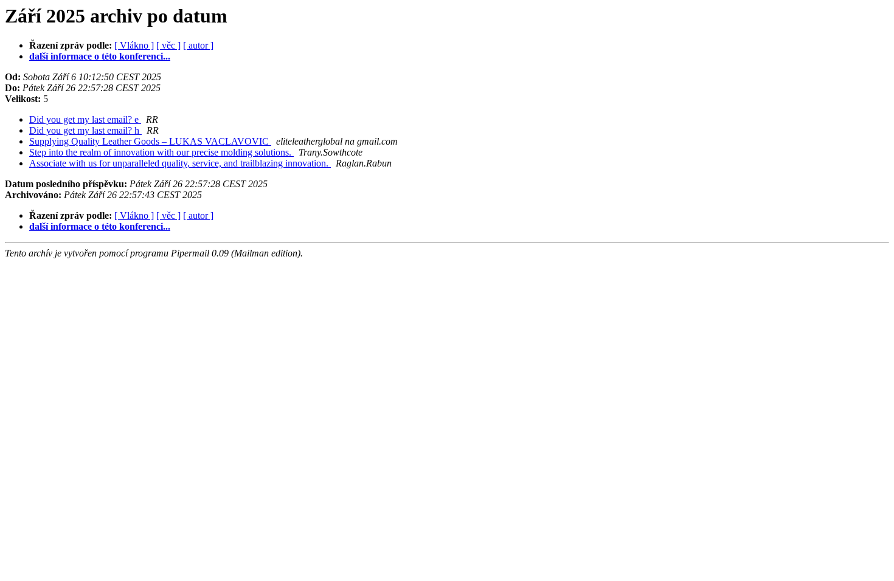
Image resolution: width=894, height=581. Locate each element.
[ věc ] (168, 45)
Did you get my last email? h (85, 130)
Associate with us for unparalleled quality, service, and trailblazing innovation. (180, 163)
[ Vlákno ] (134, 45)
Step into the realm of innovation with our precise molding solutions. (161, 152)
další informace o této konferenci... (99, 56)
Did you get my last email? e (85, 119)
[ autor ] (198, 45)
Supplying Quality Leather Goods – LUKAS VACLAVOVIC (150, 141)
